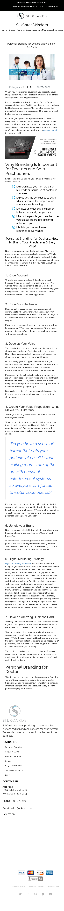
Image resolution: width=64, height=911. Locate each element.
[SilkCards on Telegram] (43, 894)
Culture (27, 87)
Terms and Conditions (36, 886)
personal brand (50, 130)
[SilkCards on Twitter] (20, 894)
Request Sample (13, 756)
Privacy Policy (53, 886)
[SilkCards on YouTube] (50, 894)
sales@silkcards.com (22, 808)
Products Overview (14, 747)
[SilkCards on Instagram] (35, 894)
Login (7, 775)
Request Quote (12, 752)
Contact (8, 761)
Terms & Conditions (14, 770)
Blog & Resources (13, 765)
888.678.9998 (19, 801)
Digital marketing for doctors (18, 563)
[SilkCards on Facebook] (28, 894)
